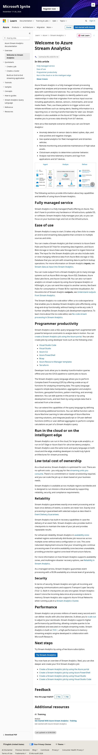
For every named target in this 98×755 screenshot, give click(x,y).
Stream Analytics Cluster (67, 600)
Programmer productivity (47, 72)
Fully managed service (46, 66)
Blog (34, 750)
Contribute (45, 750)
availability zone (81, 535)
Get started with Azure (84, 27)
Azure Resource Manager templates (55, 362)
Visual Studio (45, 348)
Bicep (41, 358)
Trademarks (20, 753)
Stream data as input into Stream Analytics (54, 266)
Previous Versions (22, 750)
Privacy (55, 750)
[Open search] (86, 21)
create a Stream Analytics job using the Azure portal (58, 336)
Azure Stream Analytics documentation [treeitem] (14, 44)
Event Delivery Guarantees (47, 514)
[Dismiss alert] (93, 5)
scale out (92, 616)
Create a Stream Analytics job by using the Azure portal (64, 669)
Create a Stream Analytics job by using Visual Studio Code (65, 679)
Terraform (44, 365)
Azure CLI (43, 351)
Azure (45, 35)
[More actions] (94, 35)
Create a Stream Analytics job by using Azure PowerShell (64, 672)
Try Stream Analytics (46, 655)
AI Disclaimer (7, 750)
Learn (37, 35)
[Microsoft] (4, 20)
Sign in (92, 21)
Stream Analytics (57, 35)
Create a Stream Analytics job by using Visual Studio (62, 676)
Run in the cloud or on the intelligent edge (54, 75)
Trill (54, 630)
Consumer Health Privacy (72, 750)
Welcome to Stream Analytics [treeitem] (15, 56)
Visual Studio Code (47, 345)
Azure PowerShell (47, 355)
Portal (68, 27)
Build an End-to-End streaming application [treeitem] (15, 76)
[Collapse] (30, 33)
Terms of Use (7, 753)
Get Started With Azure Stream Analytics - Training (56, 721)
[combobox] (16, 38)
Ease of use (41, 69)
